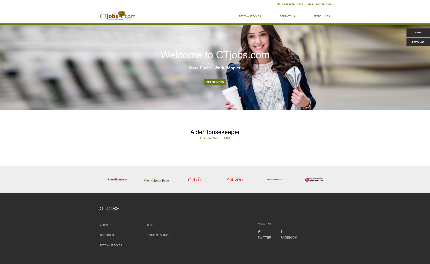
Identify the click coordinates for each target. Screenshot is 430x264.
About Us (106, 225)
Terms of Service (158, 235)
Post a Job (418, 42)
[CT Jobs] (117, 16)
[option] (117, 179)
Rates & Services (250, 16)
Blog (150, 225)
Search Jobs (322, 16)
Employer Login (322, 4)
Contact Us (287, 16)
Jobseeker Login (291, 4)
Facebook (289, 237)
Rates (418, 32)
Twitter (264, 237)
